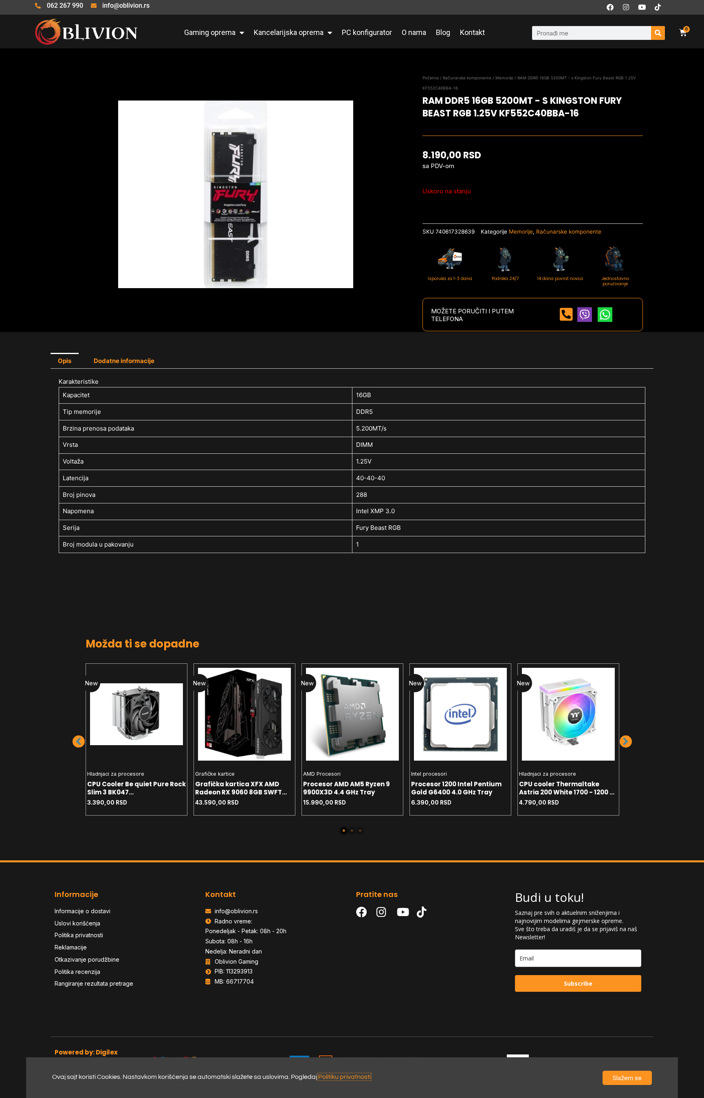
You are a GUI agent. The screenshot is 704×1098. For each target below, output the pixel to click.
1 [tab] (344, 831)
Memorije (504, 77)
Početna (430, 77)
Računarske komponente (467, 77)
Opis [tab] (64, 361)
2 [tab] (352, 831)
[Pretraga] (658, 33)
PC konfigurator (367, 32)
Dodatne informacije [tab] (124, 361)
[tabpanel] (137, 739)
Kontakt (472, 32)
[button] (79, 741)
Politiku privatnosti (344, 1077)
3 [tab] (360, 831)
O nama (414, 32)
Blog (443, 32)
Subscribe (578, 983)
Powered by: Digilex (86, 1052)
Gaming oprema (209, 32)
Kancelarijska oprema (288, 32)
